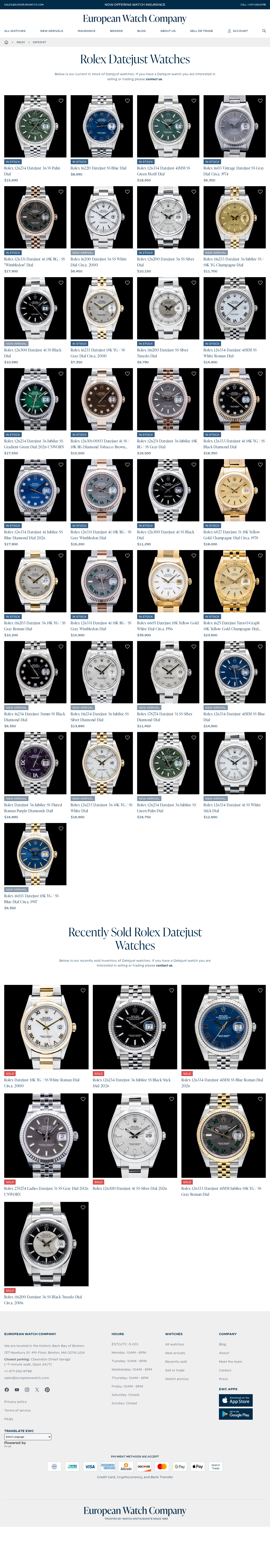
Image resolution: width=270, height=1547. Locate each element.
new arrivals (51, 31)
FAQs (8, 1419)
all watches (15, 31)
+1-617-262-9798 (18, 1371)
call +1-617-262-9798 (253, 4)
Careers (225, 1370)
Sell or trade (175, 1370)
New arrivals (175, 1353)
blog (141, 31)
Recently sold (176, 1361)
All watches (174, 1344)
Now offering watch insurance (135, 4)
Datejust (39, 42)
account (240, 30)
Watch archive (177, 1379)
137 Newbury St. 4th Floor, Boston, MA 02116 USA (44, 1352)
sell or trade (201, 31)
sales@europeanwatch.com (23, 4)
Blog (222, 1344)
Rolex (21, 42)
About (224, 1353)
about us (168, 31)
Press (223, 1379)
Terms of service (17, 1410)
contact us (154, 79)
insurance (86, 31)
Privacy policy (15, 1401)
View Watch (35, 126)
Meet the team (230, 1361)
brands (116, 31)
